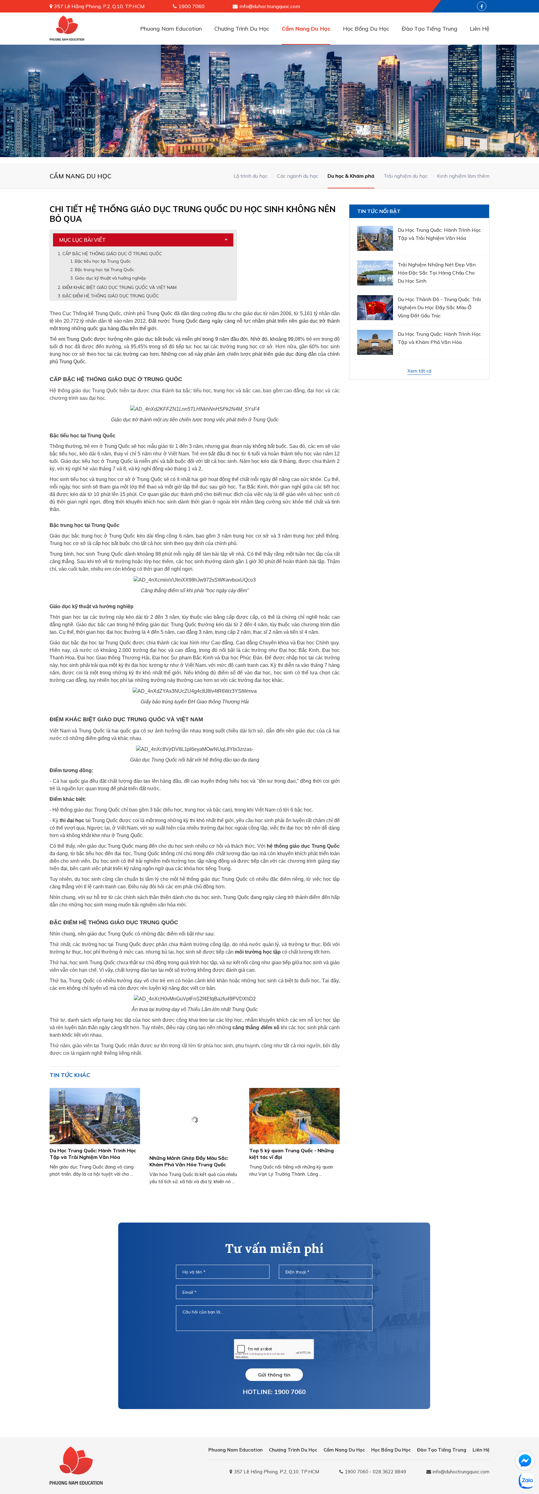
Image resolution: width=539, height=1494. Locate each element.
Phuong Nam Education (171, 28)
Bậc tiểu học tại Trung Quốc (103, 261)
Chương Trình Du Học (241, 28)
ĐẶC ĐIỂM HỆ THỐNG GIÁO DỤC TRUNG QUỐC (110, 296)
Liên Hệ (479, 28)
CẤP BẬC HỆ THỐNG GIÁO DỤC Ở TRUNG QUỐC (112, 253)
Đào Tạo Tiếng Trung (429, 28)
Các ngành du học (297, 176)
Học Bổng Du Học (366, 28)
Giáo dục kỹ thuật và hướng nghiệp (110, 278)
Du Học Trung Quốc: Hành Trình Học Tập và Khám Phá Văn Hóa (439, 338)
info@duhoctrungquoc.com (269, 6)
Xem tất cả (419, 371)
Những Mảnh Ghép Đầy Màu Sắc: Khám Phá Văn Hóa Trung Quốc (188, 1161)
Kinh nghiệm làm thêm (463, 176)
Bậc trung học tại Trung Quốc (104, 269)
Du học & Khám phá (351, 176)
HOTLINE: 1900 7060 (274, 1392)
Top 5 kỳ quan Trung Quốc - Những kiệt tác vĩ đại (291, 1153)
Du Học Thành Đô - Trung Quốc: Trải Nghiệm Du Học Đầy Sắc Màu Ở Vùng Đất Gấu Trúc (439, 307)
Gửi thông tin (274, 1375)
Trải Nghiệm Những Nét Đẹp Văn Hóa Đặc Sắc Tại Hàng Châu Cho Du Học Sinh (437, 272)
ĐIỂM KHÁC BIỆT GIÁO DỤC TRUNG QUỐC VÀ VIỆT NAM (119, 287)
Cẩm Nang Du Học (306, 28)
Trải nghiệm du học (406, 176)
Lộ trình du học (251, 176)
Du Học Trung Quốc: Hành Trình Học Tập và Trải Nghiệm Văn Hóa (93, 1153)
